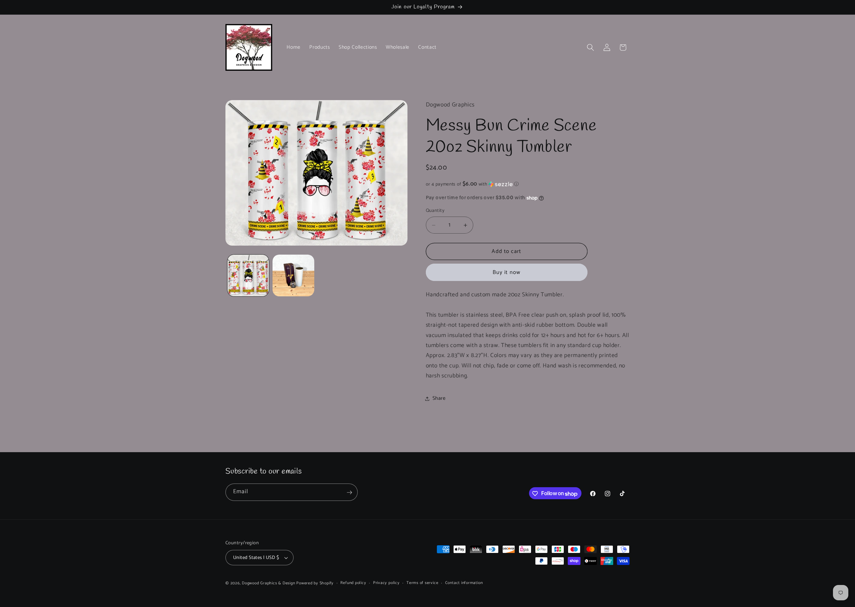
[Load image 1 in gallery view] (248, 275)
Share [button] (439, 398)
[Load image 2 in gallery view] (293, 275)
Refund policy (353, 583)
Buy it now (506, 272)
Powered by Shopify (315, 583)
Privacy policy (386, 583)
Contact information (464, 583)
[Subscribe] (349, 492)
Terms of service (422, 583)
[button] (590, 47)
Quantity (435, 211)
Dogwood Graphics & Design (268, 583)
